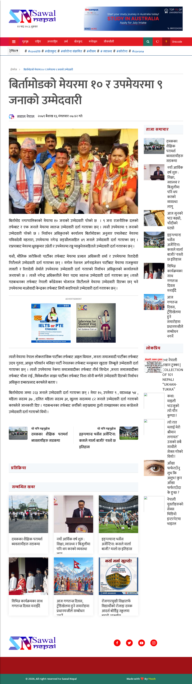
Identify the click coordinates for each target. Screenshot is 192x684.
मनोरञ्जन (93, 41)
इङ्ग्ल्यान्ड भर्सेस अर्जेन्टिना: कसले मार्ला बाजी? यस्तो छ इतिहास (117, 544)
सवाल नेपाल (25, 116)
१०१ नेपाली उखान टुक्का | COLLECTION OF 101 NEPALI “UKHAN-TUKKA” (172, 375)
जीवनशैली (109, 41)
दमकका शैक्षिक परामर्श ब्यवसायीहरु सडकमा (27, 541)
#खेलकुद (50, 51)
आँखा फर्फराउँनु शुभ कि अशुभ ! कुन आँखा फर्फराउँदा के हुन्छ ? (174, 478)
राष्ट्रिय (38, 41)
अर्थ (66, 41)
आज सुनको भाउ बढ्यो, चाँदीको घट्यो (175, 220)
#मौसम (91, 51)
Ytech (152, 678)
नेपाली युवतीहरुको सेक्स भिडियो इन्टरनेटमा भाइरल (175, 511)
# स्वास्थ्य (106, 51)
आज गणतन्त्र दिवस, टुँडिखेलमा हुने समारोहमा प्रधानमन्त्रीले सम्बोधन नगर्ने (73, 608)
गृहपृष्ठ (25, 41)
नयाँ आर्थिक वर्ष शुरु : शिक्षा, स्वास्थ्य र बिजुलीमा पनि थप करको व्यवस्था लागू (73, 546)
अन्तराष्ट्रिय (52, 41)
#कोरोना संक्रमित (71, 51)
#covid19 (34, 51)
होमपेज (13, 69)
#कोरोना (122, 51)
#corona (138, 51)
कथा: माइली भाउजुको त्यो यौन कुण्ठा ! (173, 406)
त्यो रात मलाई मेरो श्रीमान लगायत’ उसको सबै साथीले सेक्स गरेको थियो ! (175, 439)
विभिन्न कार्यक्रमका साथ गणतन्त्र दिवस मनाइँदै (27, 603)
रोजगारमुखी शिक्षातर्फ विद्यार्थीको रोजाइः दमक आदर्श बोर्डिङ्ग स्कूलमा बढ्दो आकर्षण (117, 608)
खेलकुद (78, 41)
